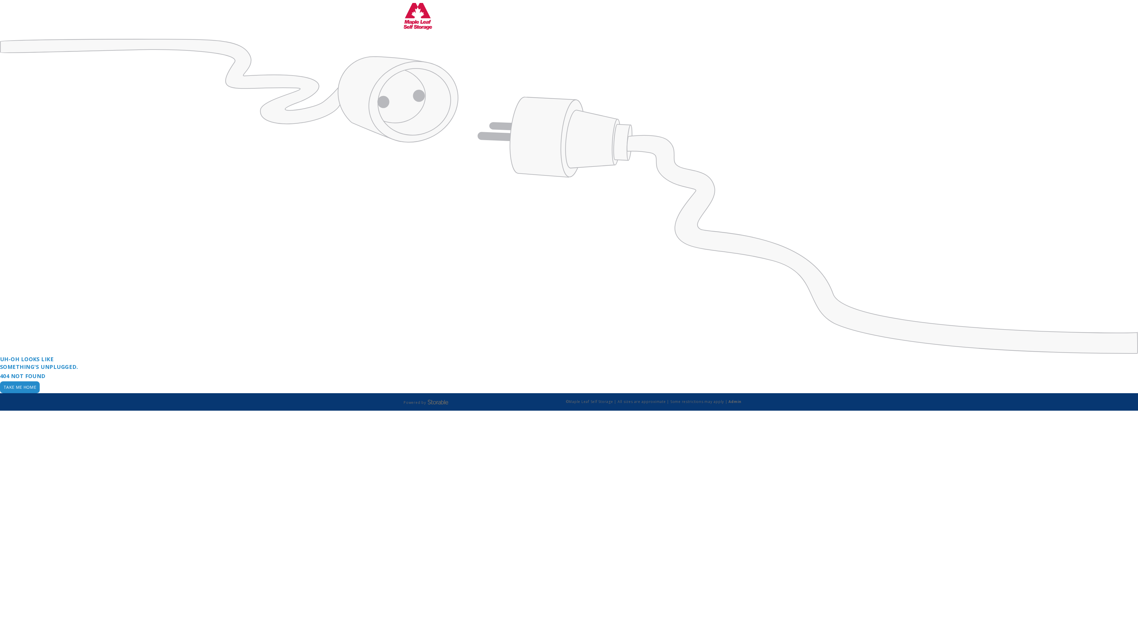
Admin (734, 401)
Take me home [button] (20, 387)
